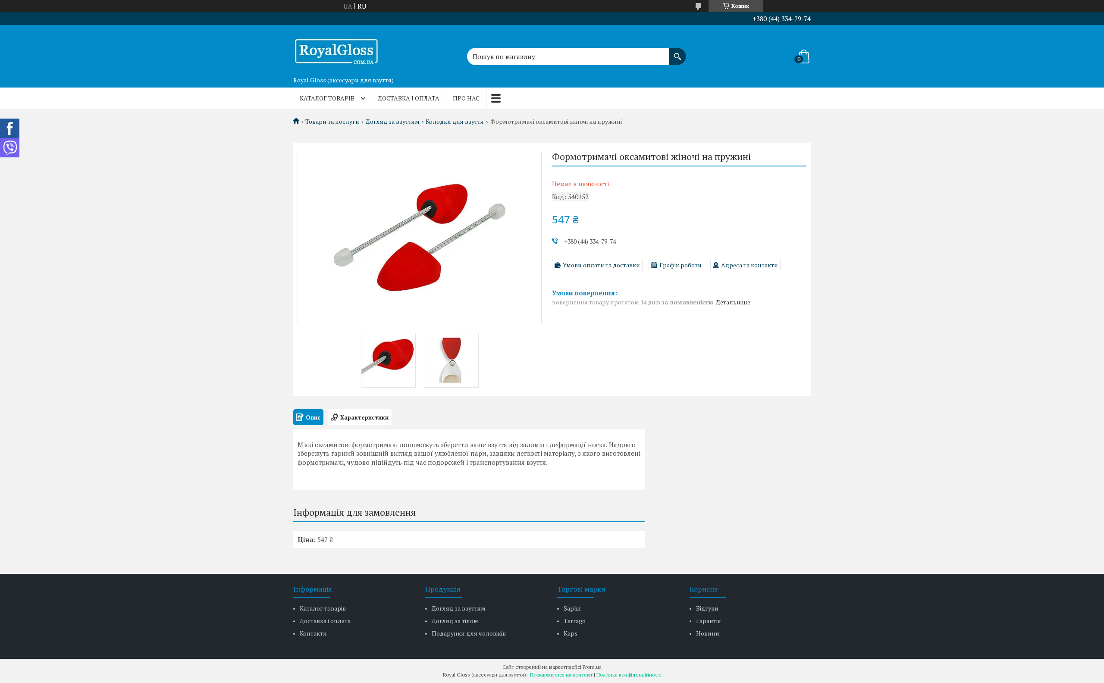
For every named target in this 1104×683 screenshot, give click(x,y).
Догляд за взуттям (393, 121)
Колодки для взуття (455, 121)
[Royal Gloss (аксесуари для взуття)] (336, 48)
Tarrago (575, 621)
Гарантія (708, 621)
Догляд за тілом (455, 621)
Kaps (570, 633)
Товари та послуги (332, 121)
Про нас (466, 98)
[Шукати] (677, 52)
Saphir (572, 608)
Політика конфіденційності (629, 674)
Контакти (313, 633)
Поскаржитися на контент (561, 674)
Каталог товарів (327, 98)
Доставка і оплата (408, 98)
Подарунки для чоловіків (469, 633)
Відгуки (707, 608)
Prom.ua (592, 667)
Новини (707, 633)
